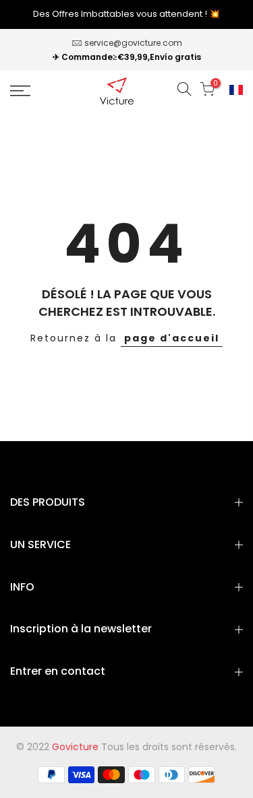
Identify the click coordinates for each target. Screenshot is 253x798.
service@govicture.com (133, 42)
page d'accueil (171, 338)
